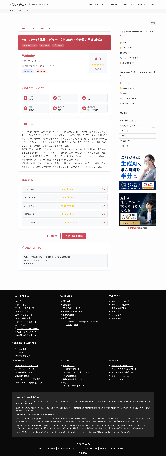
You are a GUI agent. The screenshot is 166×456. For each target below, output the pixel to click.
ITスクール (124, 131)
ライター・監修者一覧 (24, 308)
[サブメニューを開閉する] (153, 120)
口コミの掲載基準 (23, 318)
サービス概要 (21, 348)
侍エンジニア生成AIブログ (123, 304)
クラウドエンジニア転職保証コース (30, 379)
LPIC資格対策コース (24, 375)
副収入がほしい (128, 47)
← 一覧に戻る (52, 236)
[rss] (89, 444)
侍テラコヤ (116, 314)
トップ (18, 301)
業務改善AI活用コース (72, 379)
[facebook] (77, 444)
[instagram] (83, 444)
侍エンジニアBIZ (119, 308)
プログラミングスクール (129, 126)
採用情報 (67, 304)
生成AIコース (68, 365)
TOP (40, 448)
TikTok (69, 324)
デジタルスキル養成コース (123, 372)
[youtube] (86, 444)
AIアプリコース (69, 382)
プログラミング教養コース (26, 365)
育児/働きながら (128, 63)
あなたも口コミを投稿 (74, 236)
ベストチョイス (20, 4)
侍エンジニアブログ (120, 301)
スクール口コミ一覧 (36, 28)
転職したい (126, 52)
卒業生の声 (20, 352)
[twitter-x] (80, 444)
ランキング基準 (22, 311)
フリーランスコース (120, 379)
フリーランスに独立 (130, 57)
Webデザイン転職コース (122, 365)
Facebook (70, 321)
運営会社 (67, 301)
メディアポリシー (22, 304)
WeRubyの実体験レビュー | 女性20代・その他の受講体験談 (47, 257)
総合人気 (126, 42)
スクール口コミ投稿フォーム (27, 321)
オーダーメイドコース (24, 368)
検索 (153, 23)
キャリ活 (115, 311)
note (76, 324)
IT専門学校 (124, 146)
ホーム (23, 28)
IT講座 (122, 136)
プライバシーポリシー (73, 308)
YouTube (94, 321)
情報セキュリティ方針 (73, 311)
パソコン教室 (125, 141)
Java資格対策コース (23, 372)
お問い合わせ (69, 314)
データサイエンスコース (73, 385)
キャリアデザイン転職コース (124, 368)
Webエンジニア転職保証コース (28, 382)
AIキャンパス (117, 318)
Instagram (83, 321)
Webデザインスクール (128, 120)
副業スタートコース (120, 375)
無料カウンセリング (23, 355)
